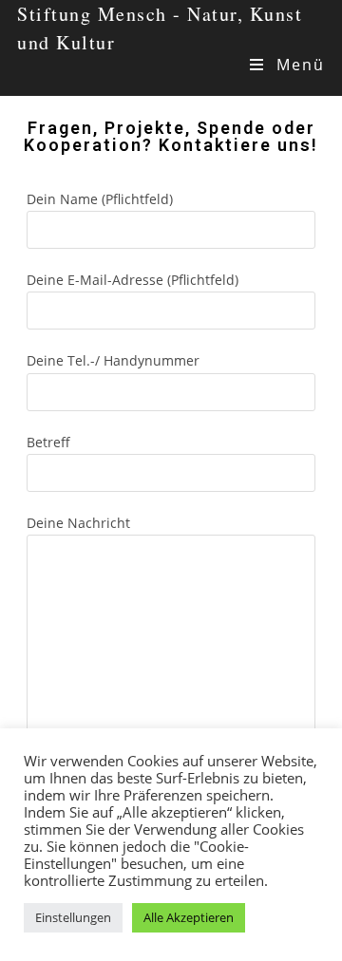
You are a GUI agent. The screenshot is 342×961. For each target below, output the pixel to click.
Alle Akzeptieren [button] (188, 917)
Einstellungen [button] (73, 917)
